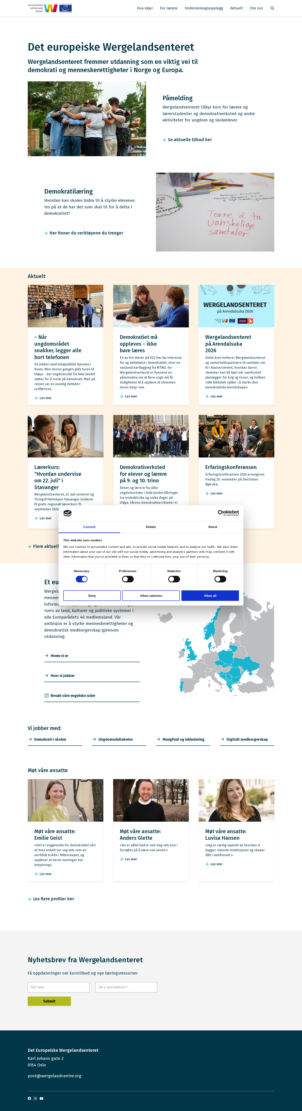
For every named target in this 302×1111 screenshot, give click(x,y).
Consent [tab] (89, 527)
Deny (92, 595)
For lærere (169, 8)
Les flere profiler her (53, 899)
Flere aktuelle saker (53, 546)
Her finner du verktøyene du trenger (86, 233)
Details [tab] (151, 527)
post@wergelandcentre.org (54, 1076)
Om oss (256, 8)
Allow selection (151, 595)
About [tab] (212, 527)
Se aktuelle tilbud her (190, 139)
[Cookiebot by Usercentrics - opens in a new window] (221, 513)
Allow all (210, 595)
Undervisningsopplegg (204, 8)
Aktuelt (236, 8)
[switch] (128, 579)
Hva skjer (145, 8)
